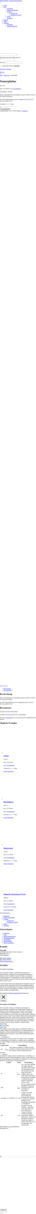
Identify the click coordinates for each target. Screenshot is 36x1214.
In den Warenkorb (5, 109)
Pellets (9, 16)
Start (1, 75)
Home (5, 5)
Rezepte (5, 20)
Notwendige (5, 1025)
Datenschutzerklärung (9, 936)
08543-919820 (4, 1)
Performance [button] (3, 1035)
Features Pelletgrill (12, 26)
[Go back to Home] (18, 52)
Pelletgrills (10, 8)
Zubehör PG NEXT (16, 15)
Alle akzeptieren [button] (4, 993)
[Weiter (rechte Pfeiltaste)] (2, 1213)
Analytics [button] (2, 1052)
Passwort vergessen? (5, 69)
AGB (5, 935)
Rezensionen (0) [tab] (7, 690)
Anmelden (16, 66)
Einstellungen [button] (25, 993)
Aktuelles (6, 23)
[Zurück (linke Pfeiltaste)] (0, 1213)
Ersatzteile (10, 18)
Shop (4, 7)
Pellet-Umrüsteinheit (12, 10)
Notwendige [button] (3, 1024)
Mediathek (10, 24)
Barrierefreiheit (7, 941)
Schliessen (3, 1210)
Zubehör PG (13, 13)
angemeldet (9, 717)
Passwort (3, 62)
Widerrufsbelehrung (8, 938)
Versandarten (7, 939)
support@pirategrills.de (15, 1)
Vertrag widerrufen (8, 943)
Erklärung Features (4, 685)
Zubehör (9, 12)
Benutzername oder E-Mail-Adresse (10, 57)
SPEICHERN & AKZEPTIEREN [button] (9, 1127)
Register (2, 72)
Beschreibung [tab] (7, 688)
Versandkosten (17, 88)
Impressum (6, 933)
